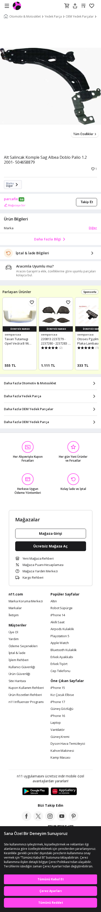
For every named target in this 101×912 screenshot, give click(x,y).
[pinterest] (73, 819)
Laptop (55, 723)
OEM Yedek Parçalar (80, 17)
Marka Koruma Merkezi (26, 601)
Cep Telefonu (60, 671)
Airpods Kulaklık (62, 629)
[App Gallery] (64, 791)
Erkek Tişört (58, 664)
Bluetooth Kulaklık (63, 650)
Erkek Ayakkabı (61, 657)
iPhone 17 (57, 702)
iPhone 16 (57, 716)
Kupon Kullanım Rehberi (26, 688)
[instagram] (50, 819)
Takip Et (87, 202)
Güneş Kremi (59, 737)
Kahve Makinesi (62, 751)
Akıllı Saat (57, 622)
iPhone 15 (57, 688)
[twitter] (38, 819)
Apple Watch (59, 643)
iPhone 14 (57, 615)
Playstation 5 (59, 636)
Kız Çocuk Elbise (62, 695)
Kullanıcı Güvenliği (22, 667)
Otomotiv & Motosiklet (25, 17)
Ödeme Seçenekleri (23, 646)
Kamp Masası (60, 758)
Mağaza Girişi (50, 533)
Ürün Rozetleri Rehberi (25, 695)
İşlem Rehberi (19, 660)
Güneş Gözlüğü (61, 709)
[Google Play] (35, 791)
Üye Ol (13, 632)
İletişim (14, 615)
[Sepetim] (67, 6)
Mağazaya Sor (16, 205)
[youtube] (62, 819)
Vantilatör (57, 730)
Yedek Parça (53, 17)
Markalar (15, 608)
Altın (53, 601)
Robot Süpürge (61, 608)
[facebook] (26, 819)
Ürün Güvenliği (19, 674)
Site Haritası (17, 681)
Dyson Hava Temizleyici (67, 744)
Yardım (14, 639)
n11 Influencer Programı (26, 702)
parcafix (11, 199)
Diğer (93, 228)
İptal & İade (17, 653)
